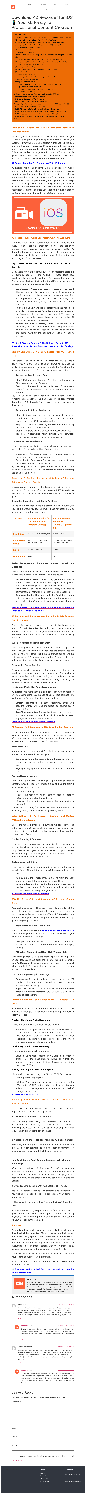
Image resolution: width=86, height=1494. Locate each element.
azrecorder (25, 1325)
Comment (16, 1401)
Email (14, 1436)
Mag (54, 4)
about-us (49, 9)
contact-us (67, 4)
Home (30, 4)
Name (15, 1428)
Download (42, 4)
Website (15, 1445)
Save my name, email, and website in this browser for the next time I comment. (43, 1456)
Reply (19, 1318)
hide (24, 34)
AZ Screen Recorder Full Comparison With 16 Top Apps (39, 163)
